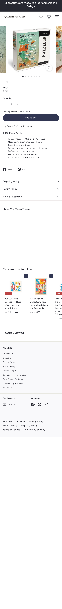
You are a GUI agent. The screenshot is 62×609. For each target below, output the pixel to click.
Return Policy (10, 189)
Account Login (9, 371)
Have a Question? (12, 196)
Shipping (6, 111)
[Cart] (49, 17)
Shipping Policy (11, 181)
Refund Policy (10, 425)
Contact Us (8, 354)
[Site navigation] (57, 17)
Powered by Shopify (34, 429)
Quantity (7, 98)
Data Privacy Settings (13, 379)
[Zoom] (49, 67)
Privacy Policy (9, 366)
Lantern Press (25, 269)
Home (6, 82)
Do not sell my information (15, 375)
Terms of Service (11, 429)
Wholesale (7, 387)
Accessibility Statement (13, 383)
